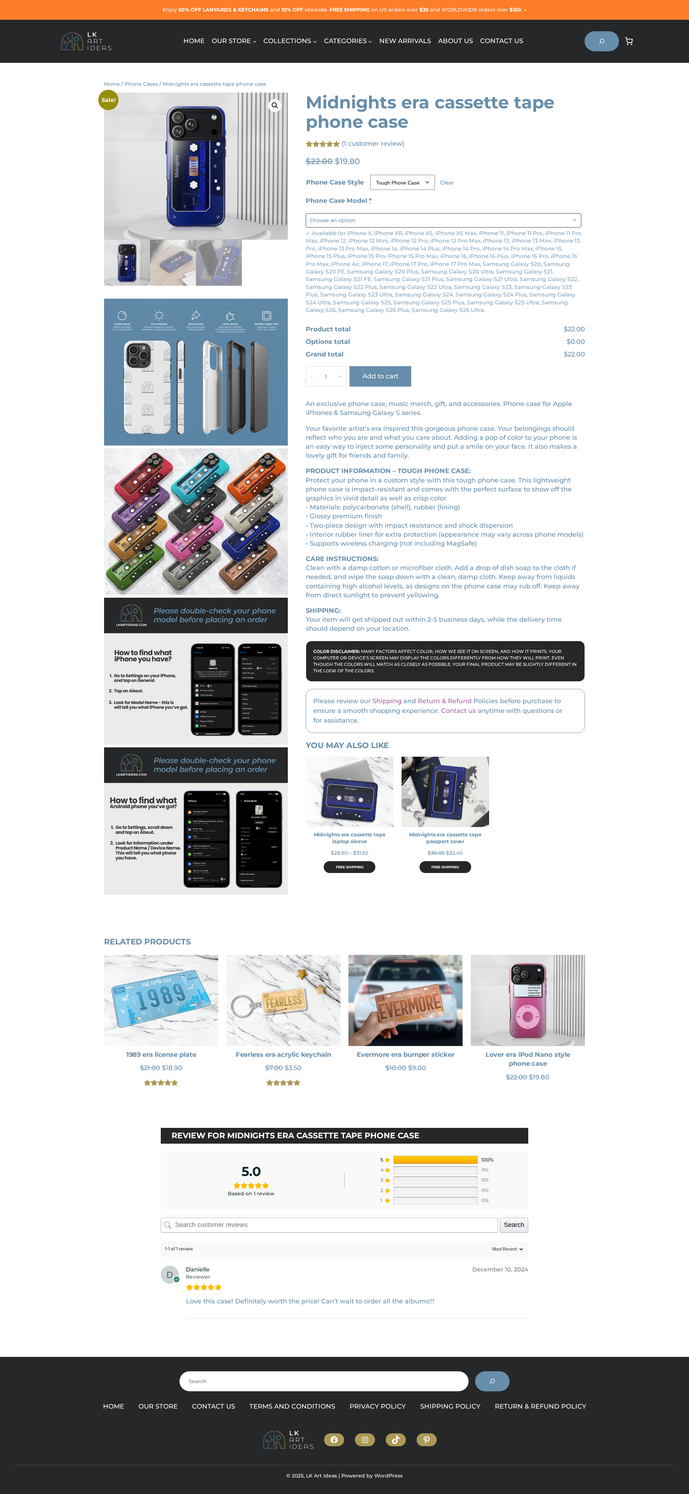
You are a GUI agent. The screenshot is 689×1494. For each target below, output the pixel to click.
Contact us (458, 711)
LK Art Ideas (321, 1475)
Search (514, 1224)
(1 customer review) (373, 144)
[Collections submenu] (315, 41)
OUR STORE (158, 1406)
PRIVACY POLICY (378, 1406)
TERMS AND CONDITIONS (292, 1406)
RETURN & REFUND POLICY (540, 1406)
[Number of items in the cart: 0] (629, 41)
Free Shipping (350, 867)
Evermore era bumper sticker (405, 1055)
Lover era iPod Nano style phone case (528, 1059)
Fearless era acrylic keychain (283, 1055)
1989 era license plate (161, 1055)
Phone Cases (141, 84)
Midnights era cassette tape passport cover (445, 838)
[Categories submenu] (370, 41)
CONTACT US (213, 1406)
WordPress (388, 1475)
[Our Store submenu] (255, 41)
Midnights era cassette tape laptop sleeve (350, 838)
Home (112, 84)
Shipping (387, 701)
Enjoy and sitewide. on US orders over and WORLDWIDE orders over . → (344, 9)
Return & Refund (445, 701)
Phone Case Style (335, 182)
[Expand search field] (602, 41)
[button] (274, 105)
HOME (113, 1406)
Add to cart (380, 376)
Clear (447, 182)
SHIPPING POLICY (450, 1406)
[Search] (492, 1381)
